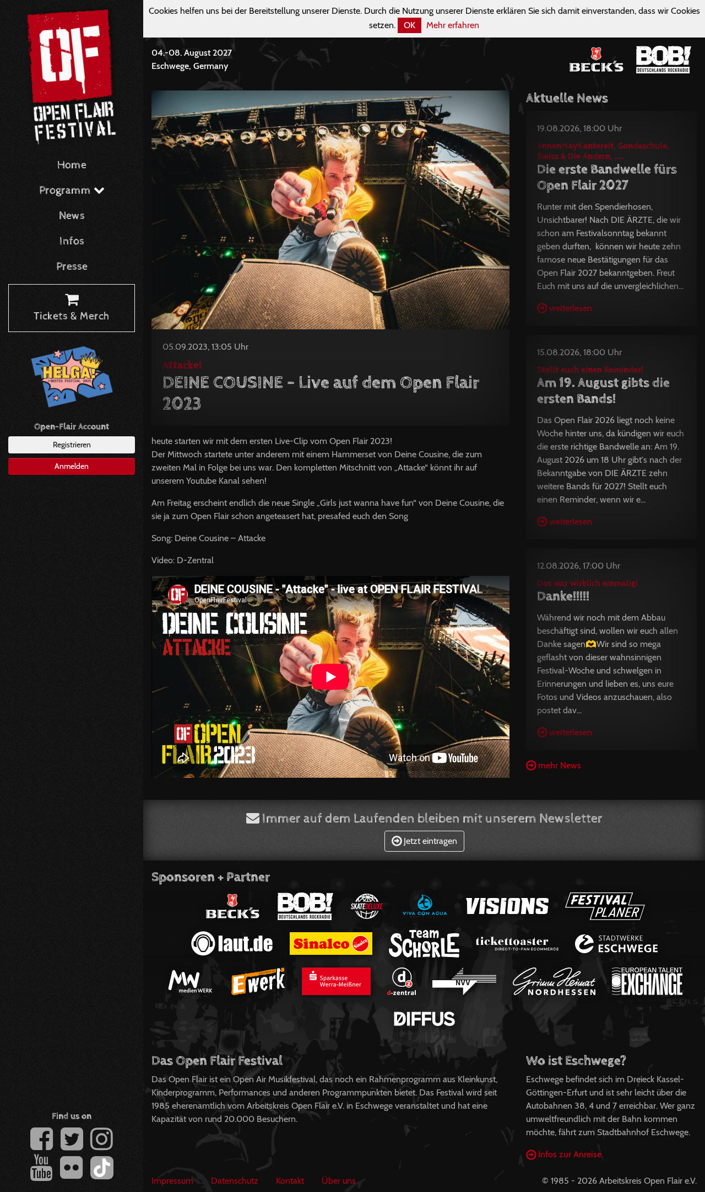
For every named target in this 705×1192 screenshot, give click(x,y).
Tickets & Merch (72, 316)
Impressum (172, 1180)
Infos (71, 241)
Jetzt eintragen (429, 841)
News (72, 216)
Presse (72, 266)
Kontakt (290, 1180)
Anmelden (72, 466)
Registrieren (72, 445)
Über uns (339, 1180)
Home (71, 165)
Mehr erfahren (452, 25)
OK (409, 25)
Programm (66, 190)
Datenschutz (234, 1180)
